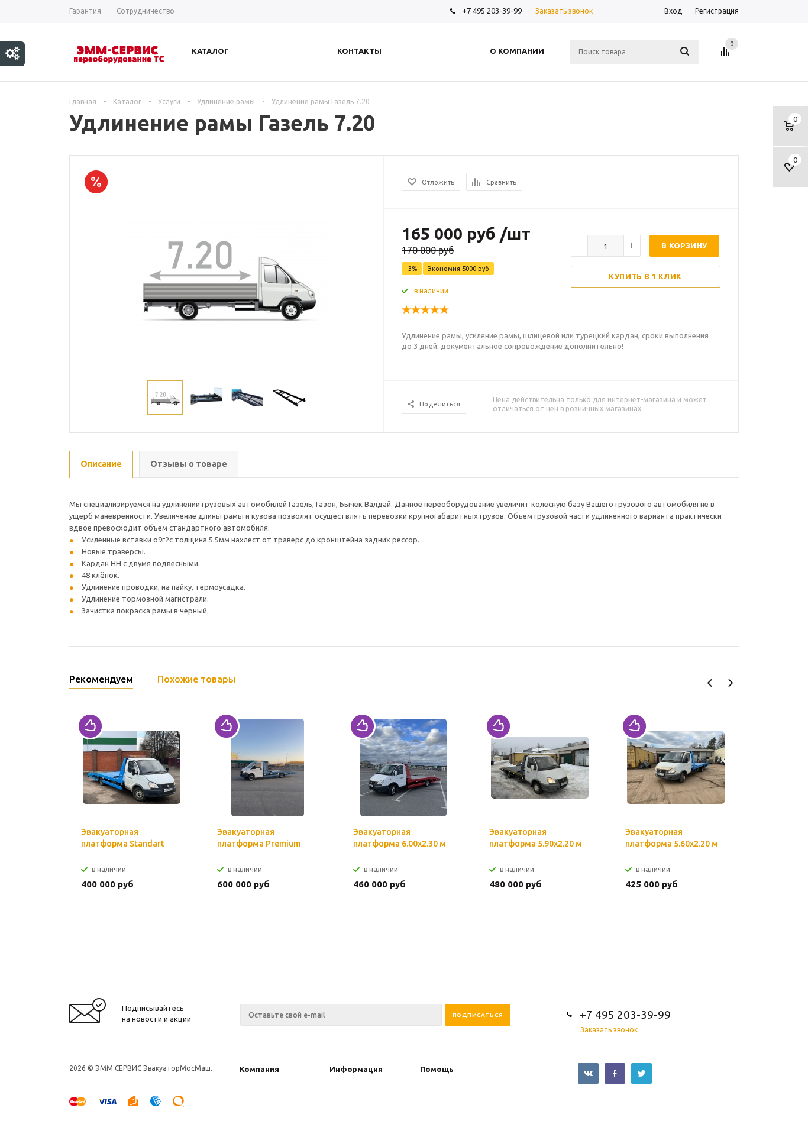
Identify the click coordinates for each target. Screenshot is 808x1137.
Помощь (437, 1069)
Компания (259, 1069)
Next (730, 683)
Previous (710, 683)
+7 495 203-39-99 (492, 11)
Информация (356, 1069)
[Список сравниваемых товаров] (727, 55)
